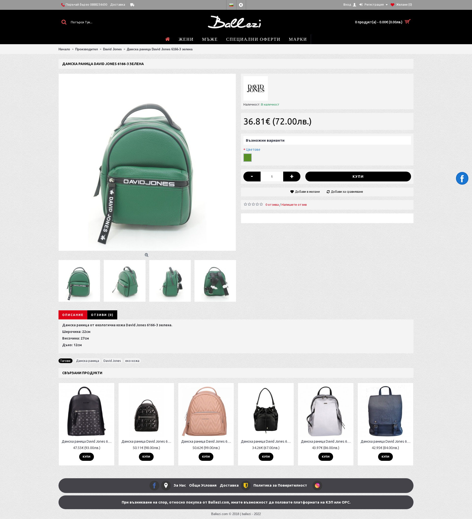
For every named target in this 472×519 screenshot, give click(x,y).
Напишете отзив (294, 204)
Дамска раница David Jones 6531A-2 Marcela (87, 441)
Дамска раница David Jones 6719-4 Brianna (147, 441)
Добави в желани (307, 191)
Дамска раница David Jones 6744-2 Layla (266, 441)
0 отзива (272, 204)
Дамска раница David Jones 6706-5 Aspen (386, 441)
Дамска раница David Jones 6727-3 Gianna (326, 441)
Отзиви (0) (102, 314)
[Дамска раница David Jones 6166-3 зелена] (147, 162)
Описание (73, 314)
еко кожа (132, 360)
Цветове (253, 149)
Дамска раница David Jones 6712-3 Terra (207, 441)
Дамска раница (87, 360)
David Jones (112, 360)
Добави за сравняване (347, 191)
